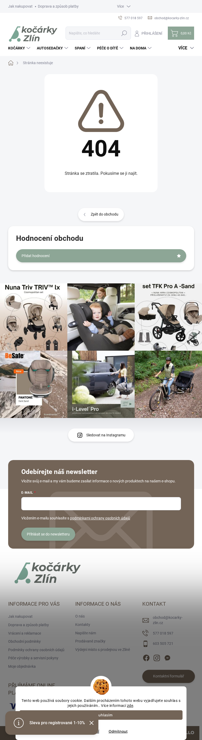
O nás (80, 616)
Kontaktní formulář (168, 676)
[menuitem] (20, 48)
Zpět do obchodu (104, 214)
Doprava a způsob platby (58, 6)
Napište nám (85, 633)
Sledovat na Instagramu (105, 435)
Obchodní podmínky (24, 641)
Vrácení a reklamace (24, 633)
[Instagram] (157, 657)
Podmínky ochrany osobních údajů (36, 650)
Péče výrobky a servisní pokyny (33, 658)
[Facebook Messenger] (167, 657)
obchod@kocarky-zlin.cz (168, 620)
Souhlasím (103, 715)
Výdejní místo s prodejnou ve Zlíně (102, 649)
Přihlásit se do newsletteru (48, 534)
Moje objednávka (22, 666)
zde (130, 705)
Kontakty (82, 624)
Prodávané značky (90, 641)
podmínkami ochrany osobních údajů (100, 518)
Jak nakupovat (20, 6)
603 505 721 (163, 643)
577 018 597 (163, 633)
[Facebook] (146, 657)
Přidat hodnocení (35, 256)
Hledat (124, 33)
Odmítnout (118, 731)
